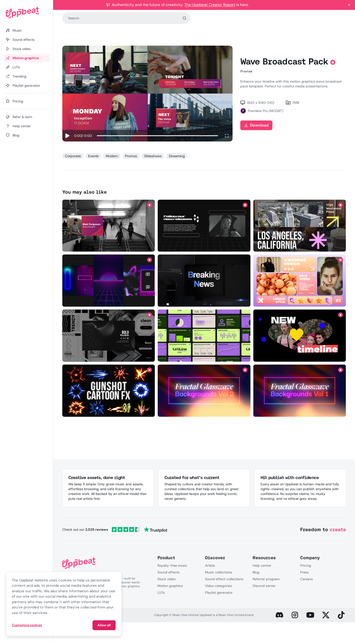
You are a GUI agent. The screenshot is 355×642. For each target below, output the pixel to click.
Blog (256, 572)
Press (304, 572)
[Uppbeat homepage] (26, 12)
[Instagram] (295, 615)
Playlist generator (219, 592)
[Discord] (279, 615)
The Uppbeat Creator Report (209, 4)
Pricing (305, 565)
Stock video (166, 579)
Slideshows (153, 156)
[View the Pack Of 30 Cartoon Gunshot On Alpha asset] (108, 390)
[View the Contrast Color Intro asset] (299, 335)
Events (93, 156)
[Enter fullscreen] (227, 136)
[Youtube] (310, 615)
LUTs (161, 592)
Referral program (266, 579)
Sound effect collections (224, 579)
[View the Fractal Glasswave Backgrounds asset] (204, 390)
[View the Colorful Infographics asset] (204, 335)
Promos (131, 156)
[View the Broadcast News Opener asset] (204, 280)
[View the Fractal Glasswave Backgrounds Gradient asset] (299, 390)
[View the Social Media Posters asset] (204, 225)
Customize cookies (27, 625)
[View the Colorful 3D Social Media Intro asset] (299, 280)
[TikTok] (341, 615)
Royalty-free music (172, 565)
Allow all (104, 625)
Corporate (73, 156)
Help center (262, 565)
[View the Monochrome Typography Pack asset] (108, 335)
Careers (306, 579)
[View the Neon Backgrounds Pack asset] (108, 280)
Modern (112, 156)
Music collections (218, 572)
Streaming (177, 156)
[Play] (67, 136)
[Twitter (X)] (326, 615)
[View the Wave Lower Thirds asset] (108, 225)
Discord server (264, 586)
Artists (210, 565)
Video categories (218, 586)
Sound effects (168, 572)
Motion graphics (170, 586)
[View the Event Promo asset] (299, 225)
